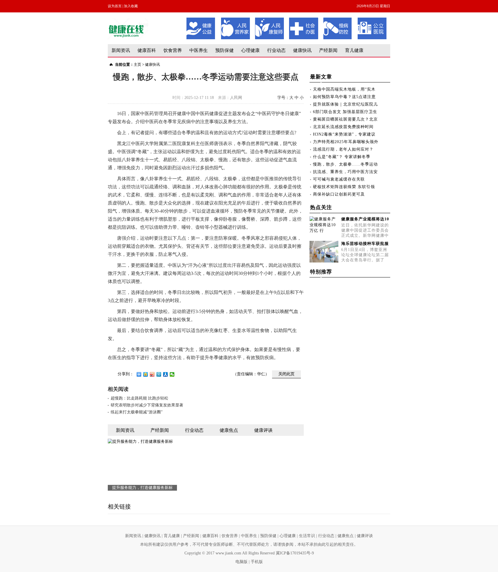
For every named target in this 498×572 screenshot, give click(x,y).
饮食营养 (172, 50)
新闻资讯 (121, 50)
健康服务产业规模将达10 (365, 219)
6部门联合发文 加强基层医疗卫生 (345, 112)
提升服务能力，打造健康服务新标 (142, 487)
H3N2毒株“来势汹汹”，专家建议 (344, 134)
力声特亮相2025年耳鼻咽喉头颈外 (345, 142)
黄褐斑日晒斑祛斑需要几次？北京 (345, 119)
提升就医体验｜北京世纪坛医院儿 (345, 104)
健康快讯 (302, 50)
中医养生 (198, 50)
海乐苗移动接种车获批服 (365, 243)
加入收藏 (131, 6)
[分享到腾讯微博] (158, 374)
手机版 (257, 562)
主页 (137, 64)
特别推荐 (321, 272)
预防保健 (224, 50)
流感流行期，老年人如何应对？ (343, 149)
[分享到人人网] (165, 374)
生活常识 (307, 536)
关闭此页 (286, 374)
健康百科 (146, 50)
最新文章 (321, 77)
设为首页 (115, 6)
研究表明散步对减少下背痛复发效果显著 (147, 405)
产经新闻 (328, 50)
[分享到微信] (172, 374)
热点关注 (321, 207)
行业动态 (276, 50)
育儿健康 (354, 50)
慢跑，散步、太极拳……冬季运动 (345, 164)
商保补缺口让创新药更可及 (339, 194)
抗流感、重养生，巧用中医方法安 (345, 172)
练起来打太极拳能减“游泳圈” (137, 412)
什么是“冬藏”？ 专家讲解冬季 (341, 157)
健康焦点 (345, 536)
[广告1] (286, 19)
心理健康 (250, 50)
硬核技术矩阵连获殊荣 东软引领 (344, 187)
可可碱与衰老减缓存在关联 (339, 179)
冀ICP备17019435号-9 (295, 553)
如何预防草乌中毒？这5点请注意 (344, 97)
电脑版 (241, 562)
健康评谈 (365, 536)
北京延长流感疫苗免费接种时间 (343, 127)
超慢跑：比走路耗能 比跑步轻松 (139, 398)
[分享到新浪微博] (152, 374)
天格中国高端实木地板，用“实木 (344, 89)
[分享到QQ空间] (145, 374)
